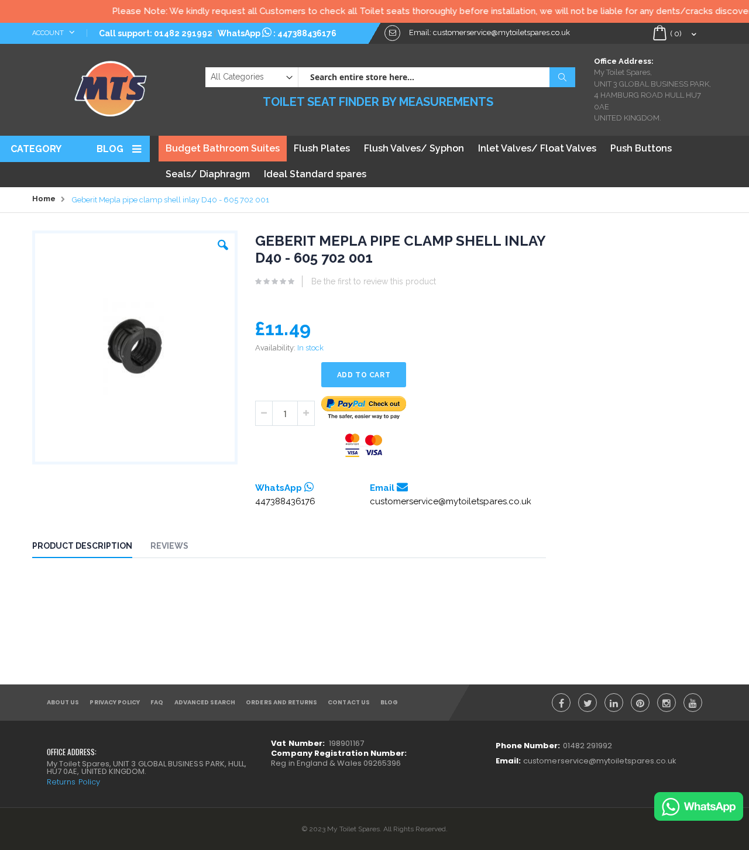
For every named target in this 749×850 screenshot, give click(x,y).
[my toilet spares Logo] (111, 86)
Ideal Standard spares (315, 174)
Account (49, 33)
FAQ (156, 702)
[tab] (91, 547)
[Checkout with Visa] (364, 445)
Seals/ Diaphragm (208, 174)
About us (63, 702)
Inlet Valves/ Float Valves (537, 148)
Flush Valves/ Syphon (414, 148)
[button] (223, 242)
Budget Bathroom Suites (223, 148)
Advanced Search (205, 702)
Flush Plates (322, 148)
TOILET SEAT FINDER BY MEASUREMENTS (378, 102)
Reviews (169, 545)
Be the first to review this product (373, 281)
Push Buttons (641, 148)
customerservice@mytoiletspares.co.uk (450, 501)
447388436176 (306, 33)
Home (44, 198)
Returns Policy (73, 781)
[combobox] (436, 77)
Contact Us (349, 702)
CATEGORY (36, 148)
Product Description (82, 545)
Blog (110, 148)
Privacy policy (115, 702)
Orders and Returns (281, 702)
